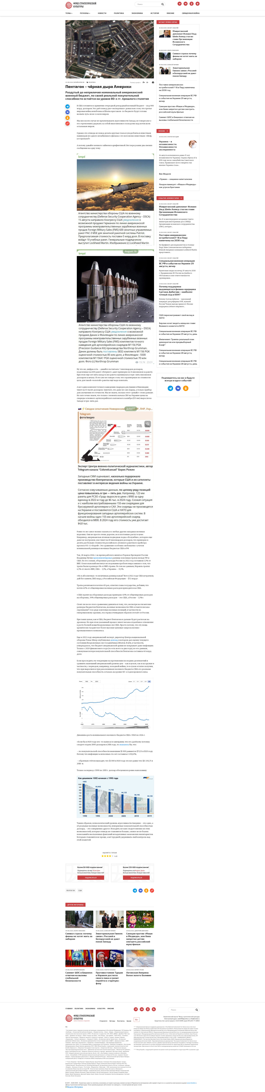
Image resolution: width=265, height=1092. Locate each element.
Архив (129, 1021)
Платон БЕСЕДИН (173, 136)
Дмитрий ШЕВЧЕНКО (141, 930)
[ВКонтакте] (67, 112)
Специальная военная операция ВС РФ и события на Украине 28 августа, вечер (178, 353)
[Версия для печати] (153, 82)
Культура (101, 1008)
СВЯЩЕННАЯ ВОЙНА (191, 13)
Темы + (68, 13)
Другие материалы (75, 905)
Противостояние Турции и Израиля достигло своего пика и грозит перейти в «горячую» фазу (109, 978)
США (80, 890)
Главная (68, 1008)
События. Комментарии (168, 198)
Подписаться (90, 878)
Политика (119, 13)
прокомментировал (102, 558)
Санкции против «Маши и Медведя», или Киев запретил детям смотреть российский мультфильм (139, 939)
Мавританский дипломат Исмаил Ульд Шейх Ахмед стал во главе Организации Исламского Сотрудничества (177, 210)
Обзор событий (172, 28)
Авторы (112, 1021)
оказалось (124, 744)
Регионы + (85, 13)
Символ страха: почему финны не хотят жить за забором (78, 936)
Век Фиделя (165, 174)
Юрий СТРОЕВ (139, 969)
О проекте (103, 1021)
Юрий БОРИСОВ (79, 82)
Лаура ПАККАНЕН (79, 930)
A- (147, 82)
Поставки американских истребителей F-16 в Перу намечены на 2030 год (177, 87)
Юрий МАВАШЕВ (79, 969)
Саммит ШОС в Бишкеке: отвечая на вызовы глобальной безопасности (79, 976)
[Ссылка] (67, 123)
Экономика (137, 13)
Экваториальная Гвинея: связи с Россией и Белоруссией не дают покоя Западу (109, 937)
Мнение (170, 13)
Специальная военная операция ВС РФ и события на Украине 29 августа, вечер (178, 98)
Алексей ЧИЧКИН (109, 930)
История (155, 13)
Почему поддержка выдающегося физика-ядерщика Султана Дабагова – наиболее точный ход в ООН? (177, 290)
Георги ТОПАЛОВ (109, 969)
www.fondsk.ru (192, 1083)
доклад (114, 640)
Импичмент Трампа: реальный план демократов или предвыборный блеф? (176, 342)
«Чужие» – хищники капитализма (175, 179)
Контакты (121, 1021)
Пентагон (70, 890)
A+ (144, 82)
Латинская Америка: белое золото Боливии (138, 974)
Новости (102, 13)
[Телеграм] (67, 106)
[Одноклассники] (67, 118)
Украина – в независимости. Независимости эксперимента (168, 145)
